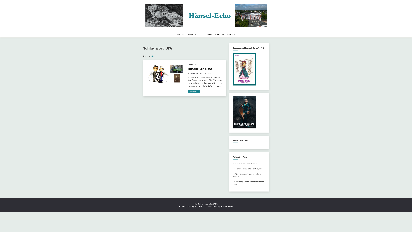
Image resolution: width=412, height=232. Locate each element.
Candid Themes (227, 206)
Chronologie (191, 34)
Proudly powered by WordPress (191, 206)
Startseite (180, 34)
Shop (201, 34)
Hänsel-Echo (192, 65)
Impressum (231, 34)
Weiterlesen (194, 91)
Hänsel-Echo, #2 (200, 69)
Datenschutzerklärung (215, 34)
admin (209, 73)
